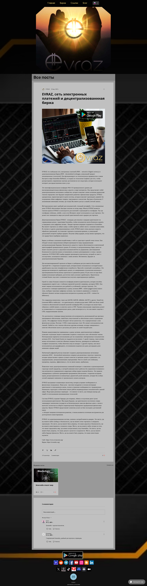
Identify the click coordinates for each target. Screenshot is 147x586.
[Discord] (79, 569)
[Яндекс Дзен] (84, 569)
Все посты (44, 77)
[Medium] (89, 569)
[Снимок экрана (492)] (74, 569)
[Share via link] (55, 450)
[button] (108, 71)
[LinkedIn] (91, 562)
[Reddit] (61, 562)
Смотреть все (110, 465)
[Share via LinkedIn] (51, 450)
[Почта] (73, 577)
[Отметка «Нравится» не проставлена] (47, 529)
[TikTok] (69, 569)
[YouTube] (76, 562)
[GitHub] (56, 562)
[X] (58, 569)
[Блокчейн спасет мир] (46, 475)
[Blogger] (86, 562)
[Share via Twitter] (47, 450)
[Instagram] (81, 562)
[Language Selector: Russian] (96, 3)
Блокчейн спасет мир (44, 485)
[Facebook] (71, 562)
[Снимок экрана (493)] (63, 569)
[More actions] (104, 89)
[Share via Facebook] (43, 450)
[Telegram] (66, 562)
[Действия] (104, 522)
